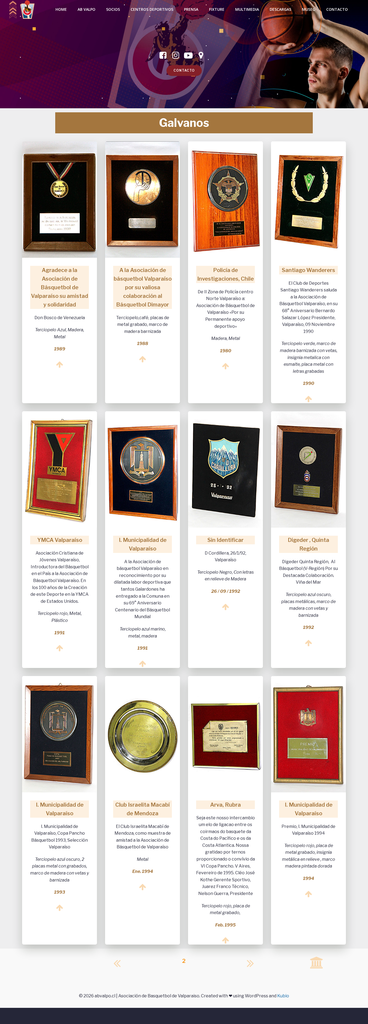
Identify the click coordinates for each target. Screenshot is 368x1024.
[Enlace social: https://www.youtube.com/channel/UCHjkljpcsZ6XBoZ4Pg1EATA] (190, 55)
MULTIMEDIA (247, 9)
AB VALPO (86, 9)
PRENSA (191, 9)
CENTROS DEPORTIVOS (152, 9)
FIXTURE (216, 9)
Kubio (283, 995)
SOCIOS (113, 9)
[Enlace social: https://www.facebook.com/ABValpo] (165, 55)
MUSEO (308, 9)
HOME (61, 9)
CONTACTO (337, 9)
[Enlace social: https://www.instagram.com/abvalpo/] (177, 55)
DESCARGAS (280, 9)
